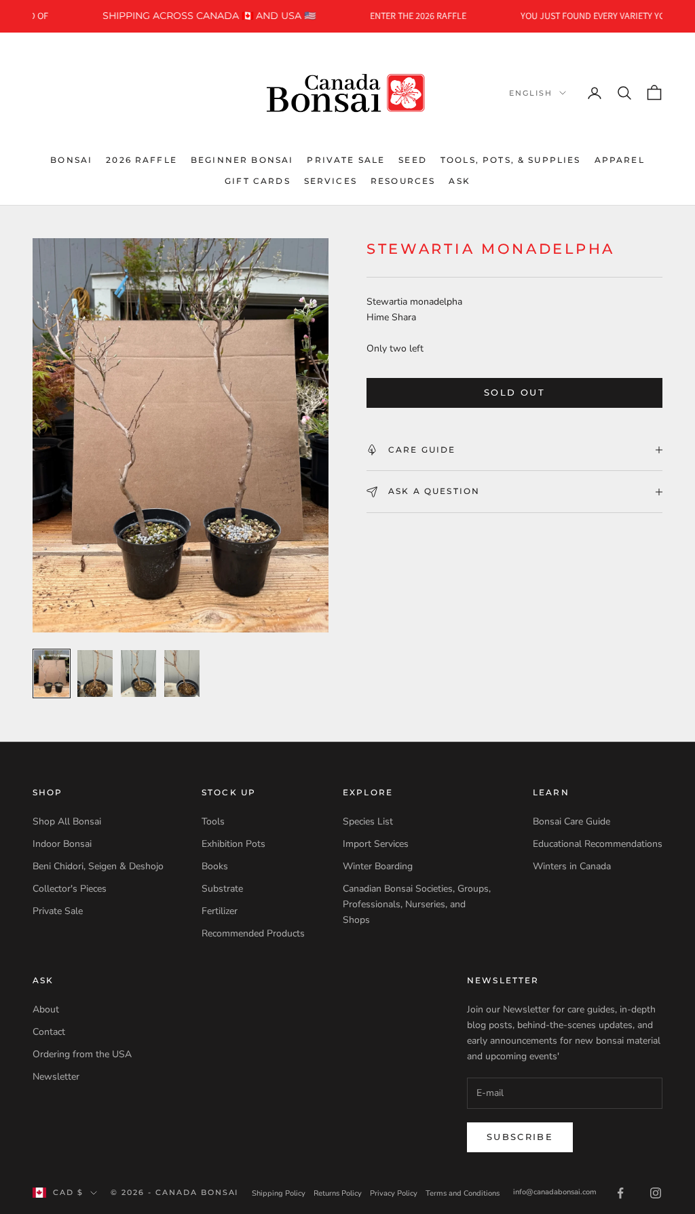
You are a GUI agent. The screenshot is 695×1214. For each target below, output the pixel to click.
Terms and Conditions (463, 1193)
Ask (459, 181)
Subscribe (520, 1136)
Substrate (222, 888)
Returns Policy (338, 1193)
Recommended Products (253, 933)
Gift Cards (257, 181)
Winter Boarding (378, 866)
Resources (403, 181)
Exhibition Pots (233, 843)
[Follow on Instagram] (655, 1193)
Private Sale (346, 160)
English (530, 93)
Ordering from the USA (82, 1054)
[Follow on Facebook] (620, 1193)
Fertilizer (220, 911)
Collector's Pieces (70, 888)
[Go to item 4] (182, 673)
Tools (213, 821)
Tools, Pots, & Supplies (510, 160)
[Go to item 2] (95, 673)
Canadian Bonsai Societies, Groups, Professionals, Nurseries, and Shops (417, 904)
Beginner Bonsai (242, 160)
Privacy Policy (393, 1193)
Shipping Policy (278, 1193)
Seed (412, 160)
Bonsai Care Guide (571, 821)
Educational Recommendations (597, 843)
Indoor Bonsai (62, 843)
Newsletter (56, 1076)
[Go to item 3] (138, 673)
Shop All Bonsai (67, 821)
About (46, 1009)
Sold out (514, 392)
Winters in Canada (572, 866)
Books (215, 866)
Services (330, 181)
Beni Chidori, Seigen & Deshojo (98, 866)
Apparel (620, 160)
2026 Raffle (141, 160)
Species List (368, 821)
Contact (49, 1031)
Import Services (376, 843)
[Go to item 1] (52, 673)
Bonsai (71, 160)
